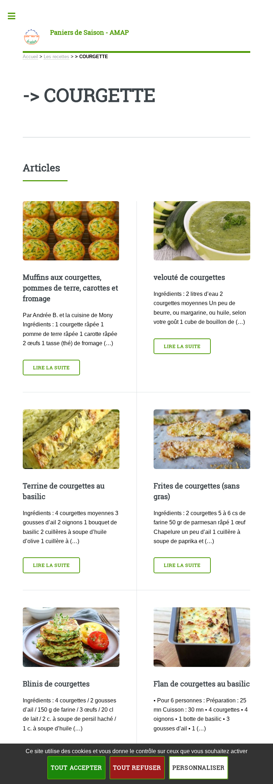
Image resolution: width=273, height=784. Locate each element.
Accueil (30, 56)
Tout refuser (137, 767)
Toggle (15, 16)
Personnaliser (198, 767)
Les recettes (56, 56)
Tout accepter (76, 767)
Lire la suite (51, 367)
